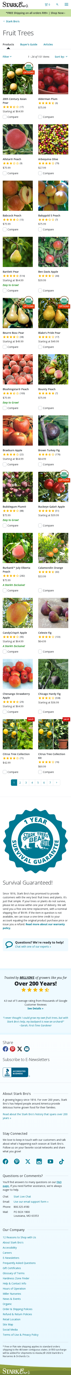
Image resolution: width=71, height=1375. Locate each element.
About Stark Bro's (13, 1242)
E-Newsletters (11, 1258)
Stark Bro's (12, 21)
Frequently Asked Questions (19, 1263)
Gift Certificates (12, 1268)
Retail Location (11, 1319)
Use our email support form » (31, 1201)
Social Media (10, 1329)
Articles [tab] (48, 44)
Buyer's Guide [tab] (28, 44)
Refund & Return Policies (17, 1314)
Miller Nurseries (12, 1293)
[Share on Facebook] (5, 1049)
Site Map (8, 1324)
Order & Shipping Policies (17, 1309)
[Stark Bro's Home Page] (15, 4)
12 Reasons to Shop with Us (19, 1237)
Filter (6, 56)
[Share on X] (19, 1049)
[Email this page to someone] (26, 1049)
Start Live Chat (22, 1196)
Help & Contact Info (14, 1283)
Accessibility (10, 1247)
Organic (7, 1304)
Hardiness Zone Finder (16, 1278)
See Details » (35, 1008)
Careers (7, 1252)
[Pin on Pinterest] (12, 1049)
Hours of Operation (14, 1288)
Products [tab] (8, 44)
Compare (12, 117)
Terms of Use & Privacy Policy (20, 1334)
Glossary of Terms (14, 1273)
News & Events (12, 1299)
